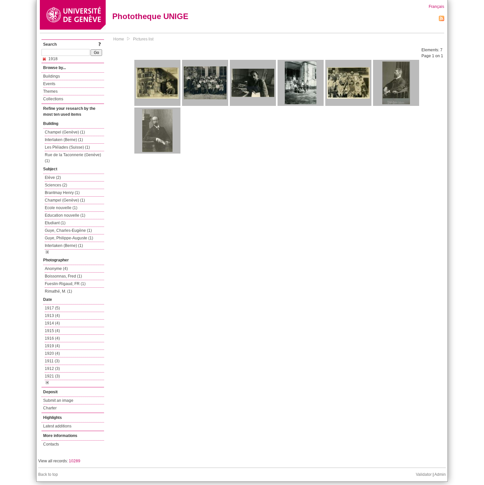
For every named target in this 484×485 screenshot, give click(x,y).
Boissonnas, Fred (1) (63, 276)
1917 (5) (52, 308)
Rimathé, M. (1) (58, 291)
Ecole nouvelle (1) (61, 208)
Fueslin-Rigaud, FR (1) (65, 283)
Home (118, 39)
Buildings (51, 76)
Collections (53, 99)
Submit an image (58, 400)
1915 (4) (52, 330)
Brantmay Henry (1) (62, 192)
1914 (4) (52, 323)
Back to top (48, 474)
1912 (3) (52, 368)
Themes (50, 91)
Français (436, 6)
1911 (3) (52, 361)
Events (49, 84)
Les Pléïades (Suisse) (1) (67, 147)
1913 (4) (52, 315)
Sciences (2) (56, 185)
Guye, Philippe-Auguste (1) (69, 238)
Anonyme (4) (56, 268)
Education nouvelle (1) (65, 215)
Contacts (51, 444)
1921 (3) (52, 376)
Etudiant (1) (55, 223)
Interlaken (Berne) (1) (64, 139)
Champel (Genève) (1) (65, 132)
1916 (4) (52, 338)
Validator (424, 474)
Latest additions (57, 426)
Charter (50, 408)
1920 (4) (52, 353)
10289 (74, 461)
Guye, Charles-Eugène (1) (68, 230)
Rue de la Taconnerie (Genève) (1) (73, 158)
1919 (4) (52, 346)
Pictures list (143, 39)
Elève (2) (53, 177)
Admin (440, 474)
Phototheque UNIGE (150, 16)
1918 (52, 59)
